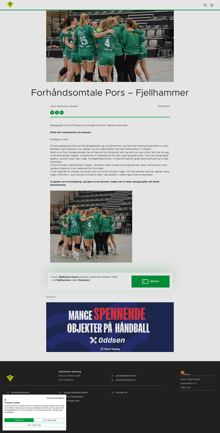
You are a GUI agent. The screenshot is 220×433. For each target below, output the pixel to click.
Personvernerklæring (55, 398)
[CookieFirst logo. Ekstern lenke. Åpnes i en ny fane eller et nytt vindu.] (5, 400)
